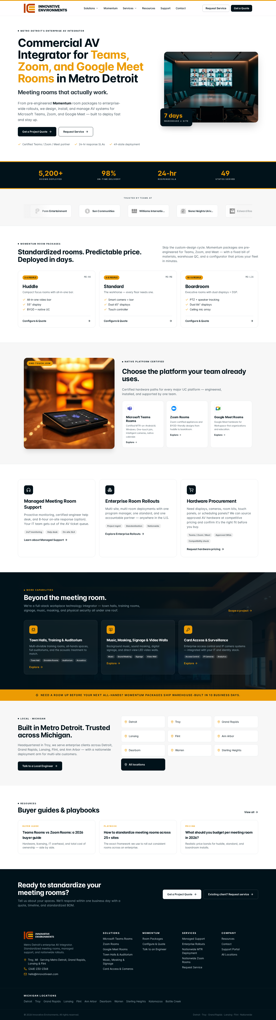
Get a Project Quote (34, 131)
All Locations (229, 954)
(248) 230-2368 (38, 968)
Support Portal (231, 949)
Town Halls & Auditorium (118, 954)
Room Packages (153, 938)
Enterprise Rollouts (193, 944)
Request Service (216, 8)
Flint (177, 736)
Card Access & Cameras (118, 968)
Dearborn (134, 750)
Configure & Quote (154, 944)
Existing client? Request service (228, 894)
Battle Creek (173, 1001)
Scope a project (238, 610)
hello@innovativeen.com (43, 974)
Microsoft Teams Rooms (117, 938)
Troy (178, 721)
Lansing (134, 736)
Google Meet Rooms (115, 949)
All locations (137, 764)
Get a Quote (241, 8)
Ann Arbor (228, 736)
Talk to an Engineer (154, 949)
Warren (179, 750)
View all (249, 812)
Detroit (133, 721)
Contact (181, 8)
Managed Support (193, 938)
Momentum (111, 8)
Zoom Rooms (111, 944)
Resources (148, 8)
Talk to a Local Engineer (37, 766)
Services (128, 8)
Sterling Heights (231, 750)
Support (165, 8)
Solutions (89, 8)
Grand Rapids (230, 721)
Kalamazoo (156, 1001)
